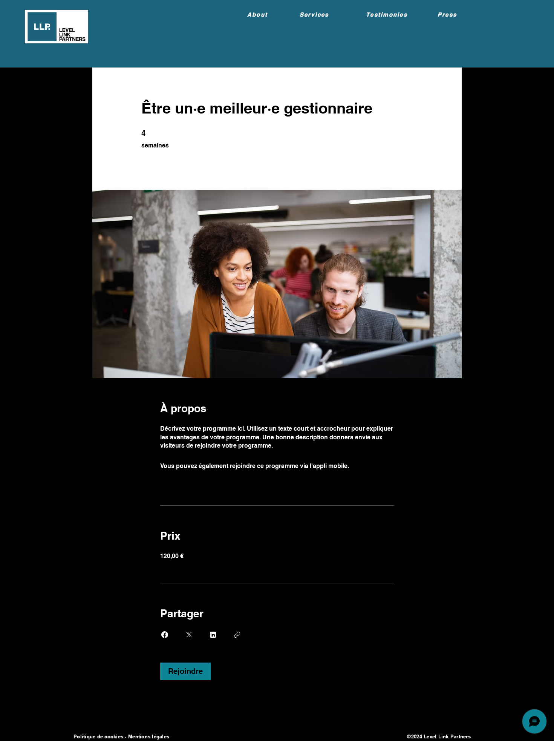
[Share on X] (188, 634)
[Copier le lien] (237, 634)
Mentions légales (149, 736)
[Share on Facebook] (164, 634)
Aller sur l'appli (371, 465)
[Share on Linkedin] (212, 634)
